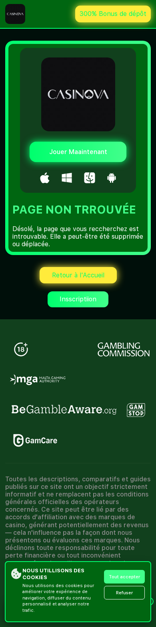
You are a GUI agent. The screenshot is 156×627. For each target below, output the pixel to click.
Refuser (124, 592)
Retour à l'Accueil (78, 275)
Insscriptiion (78, 299)
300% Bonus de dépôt (113, 14)
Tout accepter (124, 577)
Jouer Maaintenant (78, 152)
